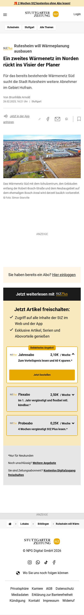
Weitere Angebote (44, 463)
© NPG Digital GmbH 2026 (42, 551)
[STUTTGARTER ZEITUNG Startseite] (42, 14)
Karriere (37, 589)
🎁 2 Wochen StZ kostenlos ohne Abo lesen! (42, 3)
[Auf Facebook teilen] (48, 119)
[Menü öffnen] (5, 15)
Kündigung (17, 601)
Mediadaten (20, 595)
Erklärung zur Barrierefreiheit (52, 595)
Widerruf (68, 601)
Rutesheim (13, 27)
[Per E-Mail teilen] (58, 119)
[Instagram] (30, 562)
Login (77, 14)
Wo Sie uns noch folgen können (45, 573)
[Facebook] (54, 562)
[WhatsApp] (38, 562)
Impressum (51, 601)
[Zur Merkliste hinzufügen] (78, 119)
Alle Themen (46, 27)
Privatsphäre (19, 589)
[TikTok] (46, 562)
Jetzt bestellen (42, 374)
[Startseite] (10, 524)
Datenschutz (65, 589)
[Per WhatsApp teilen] (66, 119)
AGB (49, 589)
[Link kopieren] (39, 119)
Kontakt (34, 601)
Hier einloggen (64, 275)
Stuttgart (29, 27)
